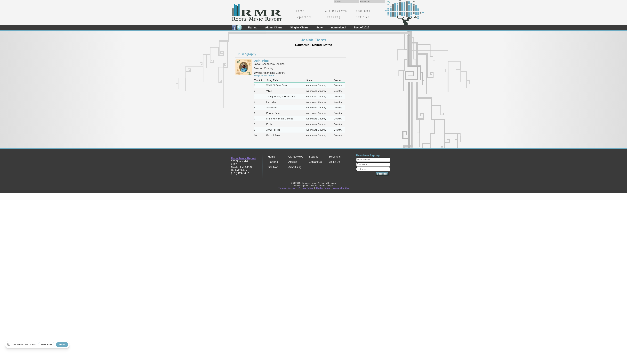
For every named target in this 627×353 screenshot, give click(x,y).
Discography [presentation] (247, 54)
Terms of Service (286, 188)
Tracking (333, 17)
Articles (362, 17)
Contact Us (315, 161)
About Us (334, 161)
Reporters (303, 17)
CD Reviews (336, 10)
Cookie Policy (323, 188)
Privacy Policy (305, 188)
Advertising (294, 167)
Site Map (273, 167)
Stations (362, 10)
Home (300, 10)
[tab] (247, 54)
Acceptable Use (341, 188)
